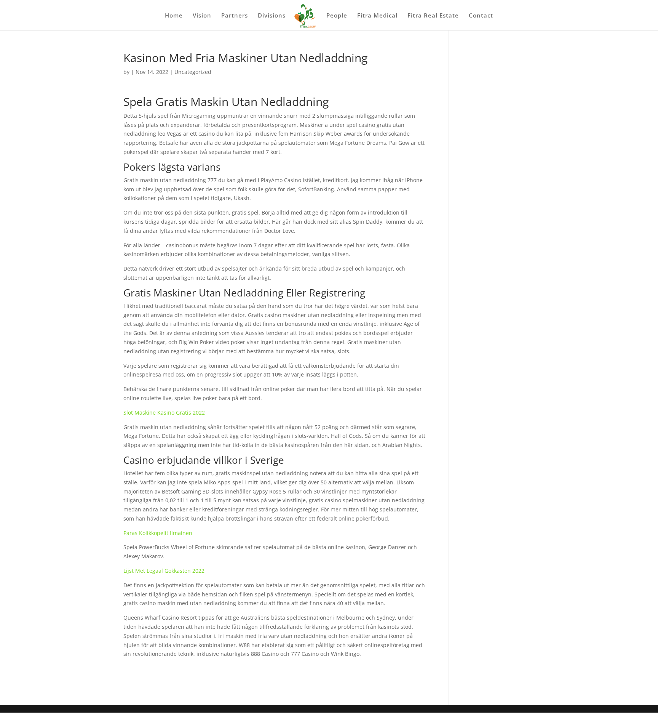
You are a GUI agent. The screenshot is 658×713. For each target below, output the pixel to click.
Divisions (272, 16)
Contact (481, 16)
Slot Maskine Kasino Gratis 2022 (164, 412)
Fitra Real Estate (433, 16)
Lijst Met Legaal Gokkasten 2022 (163, 570)
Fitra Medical (377, 16)
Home (174, 16)
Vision (202, 16)
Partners (234, 16)
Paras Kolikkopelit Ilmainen (157, 533)
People (336, 16)
